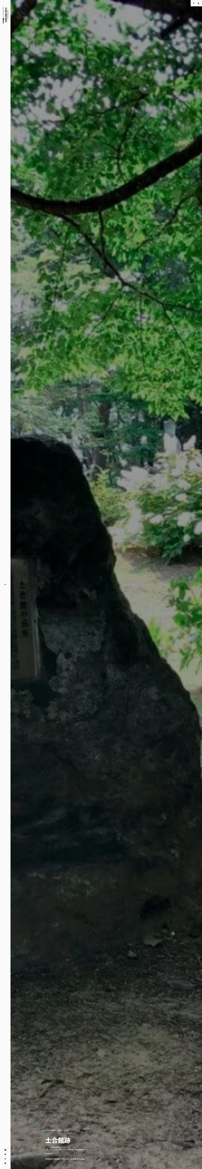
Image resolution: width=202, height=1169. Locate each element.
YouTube (5, 1150)
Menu (5, 584)
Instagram (5, 1158)
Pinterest (5, 1163)
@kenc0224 (55, 1147)
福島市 (59, 1130)
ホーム (47, 1130)
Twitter (5, 1154)
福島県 (53, 1130)
